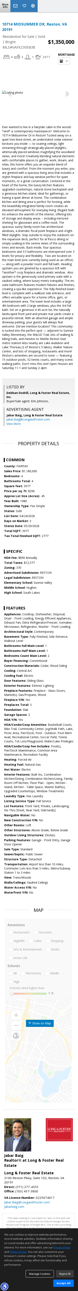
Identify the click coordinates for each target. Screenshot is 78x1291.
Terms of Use (18, 1252)
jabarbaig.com (14, 1206)
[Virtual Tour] (33, 6)
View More (13, 424)
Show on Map (41, 1023)
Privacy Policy (62, 1247)
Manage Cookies (39, 1274)
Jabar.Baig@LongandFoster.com (28, 419)
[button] (4, 1286)
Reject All (65, 1274)
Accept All (64, 1283)
